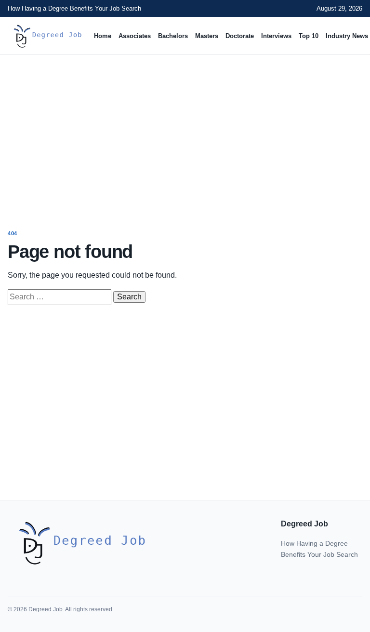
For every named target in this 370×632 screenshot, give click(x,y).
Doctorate (239, 36)
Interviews (276, 36)
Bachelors (173, 36)
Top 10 (308, 36)
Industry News (347, 36)
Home (102, 36)
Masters (206, 36)
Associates (135, 36)
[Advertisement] (185, 133)
